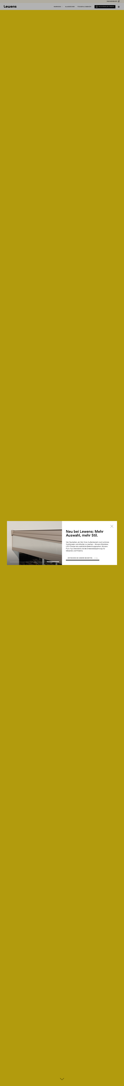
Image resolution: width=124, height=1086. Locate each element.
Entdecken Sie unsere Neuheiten (80, 558)
